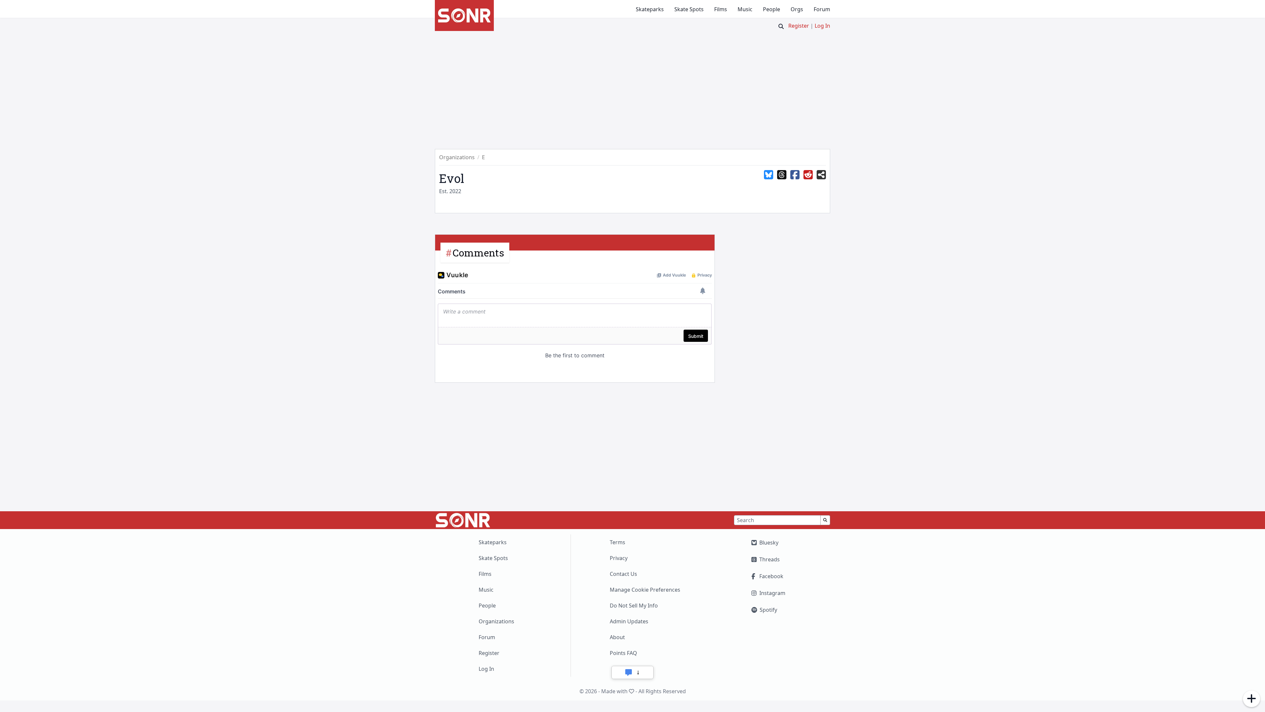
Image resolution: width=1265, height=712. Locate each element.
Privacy (619, 558)
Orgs (797, 9)
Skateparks (650, 9)
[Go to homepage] (464, 15)
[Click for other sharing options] (821, 175)
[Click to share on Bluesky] (768, 175)
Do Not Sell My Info (634, 605)
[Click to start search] (781, 26)
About (617, 637)
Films (720, 9)
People (771, 9)
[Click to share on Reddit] (808, 175)
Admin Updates (629, 621)
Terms (617, 542)
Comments (478, 252)
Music (745, 9)
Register (798, 25)
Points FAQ (623, 653)
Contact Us (623, 574)
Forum (822, 9)
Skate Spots (689, 9)
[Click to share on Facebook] (795, 175)
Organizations (496, 621)
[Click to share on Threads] (781, 175)
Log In (822, 25)
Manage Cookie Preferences (645, 589)
